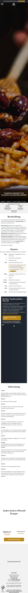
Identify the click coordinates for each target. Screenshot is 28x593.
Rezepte (9, 201)
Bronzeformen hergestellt (7, 236)
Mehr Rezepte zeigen (14, 539)
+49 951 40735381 (16, 579)
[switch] (3, 591)
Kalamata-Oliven (20, 221)
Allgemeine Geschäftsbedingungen (14, 591)
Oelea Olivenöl (19, 241)
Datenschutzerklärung (14, 592)
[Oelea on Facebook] (12, 548)
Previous (1, 522)
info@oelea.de (14, 578)
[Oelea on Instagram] (15, 548)
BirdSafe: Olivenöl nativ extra (10, 318)
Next (26, 522)
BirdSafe (22, 267)
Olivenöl (3, 394)
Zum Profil (24, 4)
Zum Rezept (7, 534)
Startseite (3, 201)
